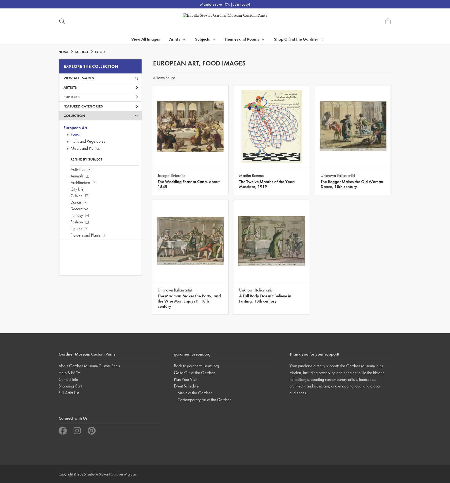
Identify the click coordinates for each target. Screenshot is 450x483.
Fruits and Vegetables (88, 141)
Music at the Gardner (194, 392)
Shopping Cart (70, 386)
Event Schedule (186, 386)
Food (75, 134)
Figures (76, 228)
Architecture (80, 182)
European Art (75, 127)
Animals (77, 176)
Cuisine (76, 195)
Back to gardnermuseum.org (196, 365)
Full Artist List (69, 392)
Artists (70, 87)
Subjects (72, 96)
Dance (76, 202)
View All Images (145, 39)
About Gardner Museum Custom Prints (89, 365)
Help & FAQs (69, 372)
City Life (77, 189)
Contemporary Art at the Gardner (204, 399)
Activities (78, 169)
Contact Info (68, 379)
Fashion (77, 222)
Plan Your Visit (185, 379)
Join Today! (241, 4)
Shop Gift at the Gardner (296, 39)
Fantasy (77, 215)
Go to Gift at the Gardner (194, 372)
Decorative (79, 208)
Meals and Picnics (85, 148)
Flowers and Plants (85, 235)
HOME (63, 52)
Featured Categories (83, 106)
